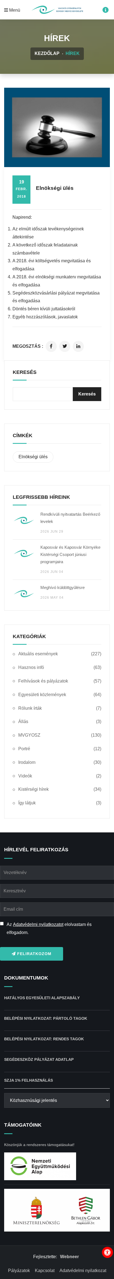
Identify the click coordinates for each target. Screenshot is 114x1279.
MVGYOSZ (59, 735)
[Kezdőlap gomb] (57, 9)
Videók (59, 776)
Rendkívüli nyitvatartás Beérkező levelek (70, 518)
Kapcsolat (45, 1270)
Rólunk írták (59, 708)
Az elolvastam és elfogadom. (49, 928)
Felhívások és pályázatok (59, 681)
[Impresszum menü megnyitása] (105, 10)
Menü (14, 10)
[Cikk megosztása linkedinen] (78, 346)
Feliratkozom (33, 953)
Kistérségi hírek (59, 789)
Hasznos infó (59, 667)
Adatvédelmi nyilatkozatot (38, 924)
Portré (59, 748)
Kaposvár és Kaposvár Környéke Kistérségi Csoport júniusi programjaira (70, 554)
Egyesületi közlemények (59, 694)
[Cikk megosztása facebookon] (51, 346)
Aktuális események (59, 653)
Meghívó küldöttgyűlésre (62, 587)
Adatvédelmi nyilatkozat (82, 1270)
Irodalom (59, 762)
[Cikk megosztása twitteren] (64, 346)
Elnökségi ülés (33, 456)
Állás (59, 721)
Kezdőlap (47, 53)
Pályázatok (19, 1270)
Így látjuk (59, 802)
